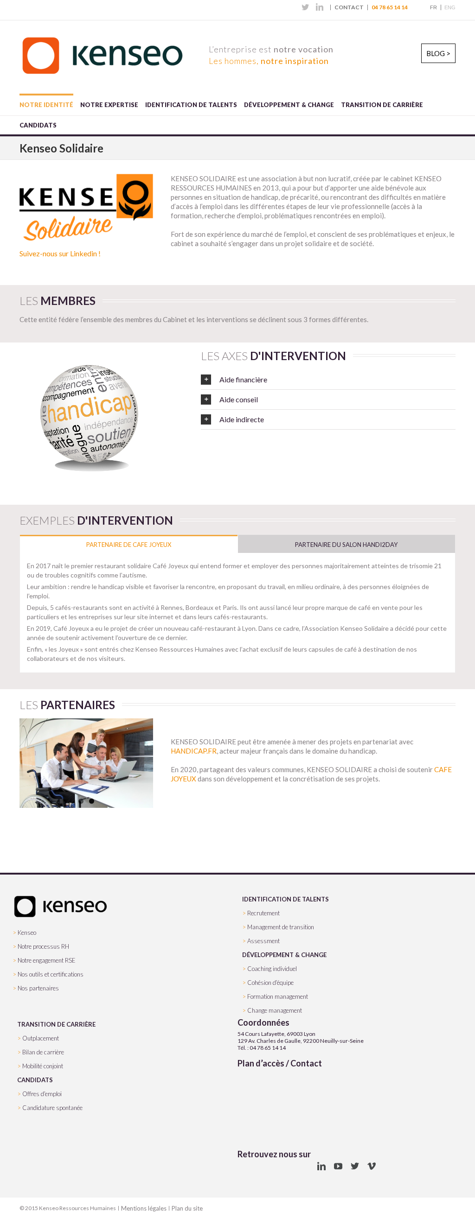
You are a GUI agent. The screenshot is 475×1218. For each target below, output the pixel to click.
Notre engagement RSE (47, 960)
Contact (349, 7)
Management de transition (280, 927)
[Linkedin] (319, 7)
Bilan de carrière (43, 1052)
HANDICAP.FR (194, 751)
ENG (450, 7)
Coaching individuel (272, 968)
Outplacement (40, 1038)
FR (433, 7)
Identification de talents (191, 104)
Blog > (438, 53)
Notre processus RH (43, 946)
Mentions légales (144, 1208)
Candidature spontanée (52, 1107)
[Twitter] (305, 7)
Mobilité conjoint (42, 1066)
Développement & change (289, 104)
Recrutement (263, 913)
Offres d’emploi (42, 1093)
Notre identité (46, 104)
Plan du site (187, 1208)
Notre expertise (109, 104)
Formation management (277, 996)
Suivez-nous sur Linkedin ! (60, 253)
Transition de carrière (382, 104)
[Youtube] (338, 1166)
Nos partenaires (38, 988)
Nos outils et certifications (50, 974)
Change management (274, 1010)
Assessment (263, 941)
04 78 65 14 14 (390, 7)
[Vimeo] (371, 1166)
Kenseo (27, 932)
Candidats (38, 125)
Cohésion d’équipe (270, 982)
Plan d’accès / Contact (280, 1063)
